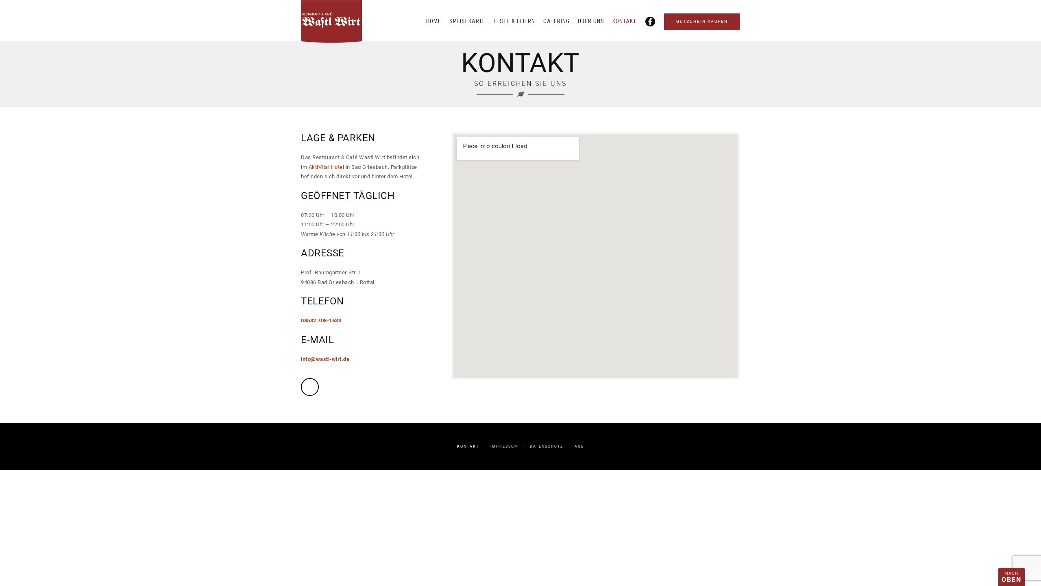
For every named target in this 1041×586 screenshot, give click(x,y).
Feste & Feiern (514, 21)
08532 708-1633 (321, 320)
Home (433, 21)
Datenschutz (546, 446)
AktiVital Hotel (326, 167)
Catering (556, 21)
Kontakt (624, 21)
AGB (579, 446)
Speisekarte (467, 21)
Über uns (591, 21)
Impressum (504, 446)
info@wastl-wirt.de (325, 359)
